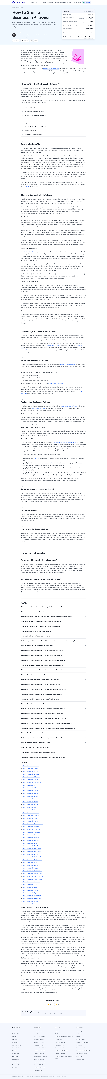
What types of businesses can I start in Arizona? (35, 612)
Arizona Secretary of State (69, 406)
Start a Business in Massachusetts (32, 824)
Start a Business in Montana (30, 838)
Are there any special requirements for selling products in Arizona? (41, 655)
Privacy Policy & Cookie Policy (83, 1050)
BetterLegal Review (60, 1042)
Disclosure (16, 40)
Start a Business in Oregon (30, 868)
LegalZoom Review (59, 1031)
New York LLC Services (39, 1050)
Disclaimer (79, 1045)
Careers (78, 1036)
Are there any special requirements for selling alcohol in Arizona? (41, 684)
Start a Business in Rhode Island (32, 873)
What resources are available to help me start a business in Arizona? (42, 665)
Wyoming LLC (15, 1059)
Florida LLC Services (39, 1039)
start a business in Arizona (51, 69)
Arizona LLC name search (67, 364)
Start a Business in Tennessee (31, 882)
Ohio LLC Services (38, 1070)
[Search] (94, 2)
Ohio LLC (14, 1067)
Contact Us (79, 1034)
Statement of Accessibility (82, 1042)
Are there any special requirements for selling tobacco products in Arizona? (44, 689)
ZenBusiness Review (60, 1034)
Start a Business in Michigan (30, 826)
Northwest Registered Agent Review (64, 1036)
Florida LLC (15, 1036)
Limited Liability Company (29, 252)
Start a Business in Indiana (30, 804)
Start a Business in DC (28, 785)
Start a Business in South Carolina (32, 876)
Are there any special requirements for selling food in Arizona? (40, 699)
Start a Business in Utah (29, 887)
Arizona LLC (15, 1056)
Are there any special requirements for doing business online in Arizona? (43, 660)
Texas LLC (14, 1031)
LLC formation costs (31, 350)
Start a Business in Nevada (30, 843)
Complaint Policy (80, 1039)
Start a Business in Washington (31, 896)
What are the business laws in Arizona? (33, 675)
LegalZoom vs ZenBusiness (61, 1050)
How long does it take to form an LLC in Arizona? (36, 636)
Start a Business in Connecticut (31, 782)
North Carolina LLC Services (40, 1048)
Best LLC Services (38, 1031)
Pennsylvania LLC (16, 1053)
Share (35, 40)
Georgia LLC (15, 1042)
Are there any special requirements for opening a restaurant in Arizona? (43, 709)
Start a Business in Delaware (30, 788)
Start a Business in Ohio (29, 862)
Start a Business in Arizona (30, 771)
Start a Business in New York (30, 854)
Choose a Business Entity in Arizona (33, 111)
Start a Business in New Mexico (31, 851)
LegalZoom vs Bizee (60, 1053)
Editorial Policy (80, 1059)
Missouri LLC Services (39, 1065)
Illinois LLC (15, 1050)
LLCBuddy (26, 186)
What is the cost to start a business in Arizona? (35, 747)
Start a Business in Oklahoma (31, 865)
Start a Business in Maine (29, 818)
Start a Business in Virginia (30, 893)
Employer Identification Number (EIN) (64, 442)
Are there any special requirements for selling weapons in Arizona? (41, 694)
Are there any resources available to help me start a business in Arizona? (43, 757)
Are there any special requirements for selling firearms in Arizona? (41, 738)
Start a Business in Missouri (30, 835)
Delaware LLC (15, 1039)
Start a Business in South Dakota (32, 879)
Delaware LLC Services (39, 1042)
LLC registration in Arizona (52, 345)
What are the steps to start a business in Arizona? (36, 743)
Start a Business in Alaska (30, 768)
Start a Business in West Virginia (31, 898)
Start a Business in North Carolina (32, 857)
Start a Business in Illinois (30, 802)
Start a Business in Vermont (30, 890)
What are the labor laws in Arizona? (32, 733)
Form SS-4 (54, 463)
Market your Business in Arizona (32, 134)
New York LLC (15, 1048)
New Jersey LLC (16, 1065)
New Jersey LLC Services (40, 1067)
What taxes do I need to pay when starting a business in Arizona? (41, 621)
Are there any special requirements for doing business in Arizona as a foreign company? (48, 641)
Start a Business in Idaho (29, 799)
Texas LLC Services (38, 1034)
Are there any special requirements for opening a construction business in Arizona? (46, 723)
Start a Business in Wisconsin (31, 901)
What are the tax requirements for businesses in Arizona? (38, 752)
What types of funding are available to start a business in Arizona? (41, 670)
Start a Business (19, 7)
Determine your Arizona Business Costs (34, 115)
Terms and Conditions (81, 1048)
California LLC (15, 1034)
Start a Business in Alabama (30, 766)
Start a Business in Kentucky (30, 813)
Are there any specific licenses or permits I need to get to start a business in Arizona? (47, 616)
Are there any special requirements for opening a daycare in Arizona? (42, 713)
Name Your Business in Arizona (32, 119)
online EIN (37, 458)
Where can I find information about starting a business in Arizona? (41, 607)
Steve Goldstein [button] (21, 33)
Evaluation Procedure (81, 1053)
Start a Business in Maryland (30, 821)
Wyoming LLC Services (39, 1062)
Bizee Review (58, 1039)
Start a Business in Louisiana (30, 815)
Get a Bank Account (29, 130)
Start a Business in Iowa (29, 807)
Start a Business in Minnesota (31, 829)
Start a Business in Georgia (30, 793)
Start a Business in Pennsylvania (32, 871)
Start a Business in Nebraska (30, 840)
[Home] (18, 2)
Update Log (87, 2)
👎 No (57, 1004)
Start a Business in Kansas (30, 810)
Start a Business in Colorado (30, 779)
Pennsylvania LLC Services (40, 1056)
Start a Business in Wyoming (30, 904)
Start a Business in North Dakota (32, 860)
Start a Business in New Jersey (31, 849)
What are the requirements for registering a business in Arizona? (40, 626)
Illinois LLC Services (39, 1053)
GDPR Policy (79, 1056)
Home (13, 7)
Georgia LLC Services (39, 1045)
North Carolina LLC (16, 1045)
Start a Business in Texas (29, 884)
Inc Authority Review (60, 1045)
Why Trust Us (25, 40)
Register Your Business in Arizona (32, 123)
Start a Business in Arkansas (30, 774)
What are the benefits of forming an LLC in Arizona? (36, 646)
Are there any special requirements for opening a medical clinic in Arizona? (44, 718)
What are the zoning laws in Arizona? (32, 704)
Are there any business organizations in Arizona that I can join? (40, 680)
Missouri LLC (15, 1062)
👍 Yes (49, 1004)
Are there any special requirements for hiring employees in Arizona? (42, 650)
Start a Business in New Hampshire (32, 846)
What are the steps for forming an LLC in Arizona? (36, 631)
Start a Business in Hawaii (30, 796)
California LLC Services (39, 1036)
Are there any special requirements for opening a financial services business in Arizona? (48, 728)
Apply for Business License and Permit (34, 127)
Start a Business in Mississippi (31, 832)
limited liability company (55, 383)
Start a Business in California (31, 777)
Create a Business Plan (29, 107)
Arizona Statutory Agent (38, 408)
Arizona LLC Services (39, 1059)
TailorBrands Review (60, 1048)
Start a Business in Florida (30, 791)
